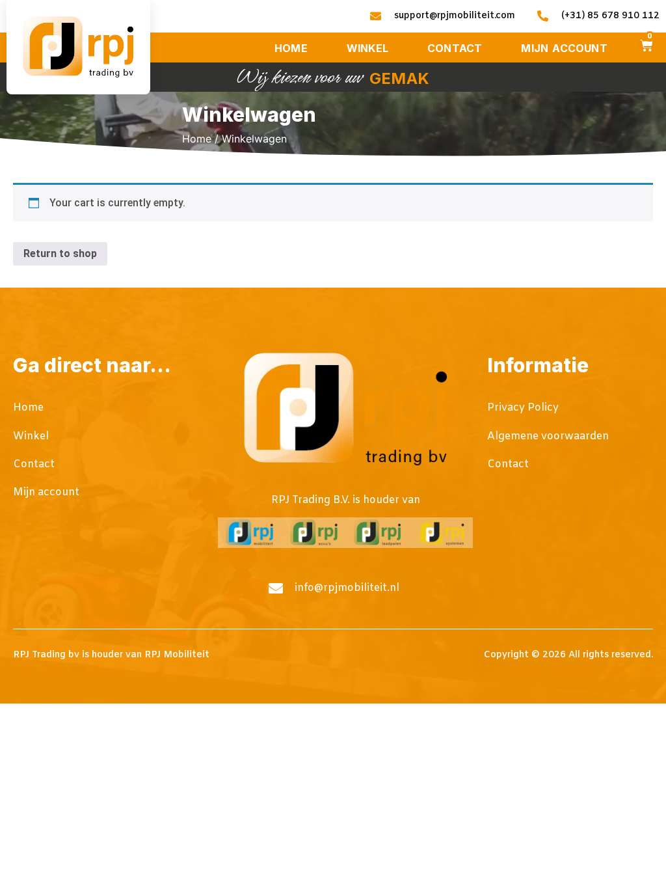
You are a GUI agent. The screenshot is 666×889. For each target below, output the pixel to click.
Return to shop (60, 253)
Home (196, 138)
